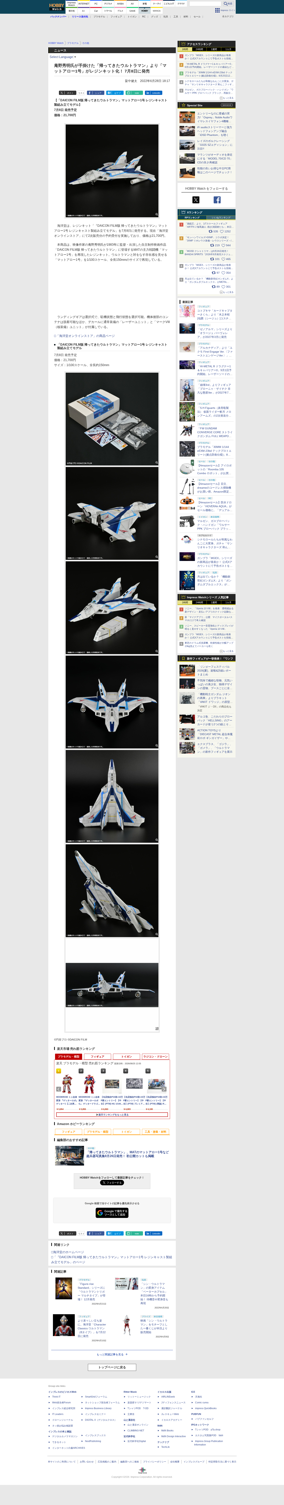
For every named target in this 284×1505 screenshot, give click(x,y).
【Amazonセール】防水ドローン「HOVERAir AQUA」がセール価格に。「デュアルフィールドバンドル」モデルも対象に (214, 510)
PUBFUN (196, 1414)
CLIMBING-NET (136, 1430)
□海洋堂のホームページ (67, 1252)
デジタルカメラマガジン (65, 1436)
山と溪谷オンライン (138, 1424)
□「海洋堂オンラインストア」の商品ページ (84, 335)
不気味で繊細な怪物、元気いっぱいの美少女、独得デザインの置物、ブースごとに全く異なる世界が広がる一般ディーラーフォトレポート (214, 688)
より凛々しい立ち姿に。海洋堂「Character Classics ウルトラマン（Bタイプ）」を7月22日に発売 (92, 1328)
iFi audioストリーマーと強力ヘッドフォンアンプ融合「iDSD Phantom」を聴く (214, 131)
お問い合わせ (87, 1461)
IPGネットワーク (200, 1424)
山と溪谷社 (129, 1420)
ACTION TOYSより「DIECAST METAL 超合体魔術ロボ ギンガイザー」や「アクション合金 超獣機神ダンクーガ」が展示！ (215, 738)
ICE (193, 1392)
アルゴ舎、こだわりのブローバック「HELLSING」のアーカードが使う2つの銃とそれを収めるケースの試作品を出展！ (214, 724)
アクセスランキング (199, 44)
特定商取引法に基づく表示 (222, 1461)
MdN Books (167, 1430)
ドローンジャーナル (62, 1420)
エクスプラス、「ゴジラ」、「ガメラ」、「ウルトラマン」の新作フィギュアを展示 (214, 747)
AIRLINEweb (168, 1396)
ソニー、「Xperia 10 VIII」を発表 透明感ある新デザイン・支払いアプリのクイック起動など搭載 (209, 611)
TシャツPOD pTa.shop (207, 1429)
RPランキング (192, 217)
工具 (175, 16)
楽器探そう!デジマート (139, 1402)
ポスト (70, 93)
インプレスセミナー (95, 1414)
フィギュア (116, 16)
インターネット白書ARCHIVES (68, 1448)
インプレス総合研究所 (63, 1408)
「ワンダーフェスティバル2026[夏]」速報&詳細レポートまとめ (214, 670)
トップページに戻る (112, 1367)
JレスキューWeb (170, 1414)
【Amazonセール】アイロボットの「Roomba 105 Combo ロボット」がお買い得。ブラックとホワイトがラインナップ (214, 473)
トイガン (132, 16)
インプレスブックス (95, 1435)
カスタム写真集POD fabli (209, 1435)
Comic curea (201, 1402)
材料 (186, 16)
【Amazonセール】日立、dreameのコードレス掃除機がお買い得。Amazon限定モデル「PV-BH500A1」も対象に (214, 491)
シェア (98, 93)
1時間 (185, 49)
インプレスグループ (194, 1461)
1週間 (214, 49)
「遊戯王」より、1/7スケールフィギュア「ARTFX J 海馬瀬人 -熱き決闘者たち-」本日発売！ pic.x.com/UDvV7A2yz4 (209, 227)
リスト (81, 93)
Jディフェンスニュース (173, 1402)
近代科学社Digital (137, 1441)
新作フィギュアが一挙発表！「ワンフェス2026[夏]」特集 (210, 659)
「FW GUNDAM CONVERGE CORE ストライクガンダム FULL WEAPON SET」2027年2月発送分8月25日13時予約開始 (215, 436)
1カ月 (228, 49)
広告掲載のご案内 (107, 1461)
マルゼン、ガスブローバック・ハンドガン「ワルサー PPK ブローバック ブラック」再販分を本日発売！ (209, 93)
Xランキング (194, 212)
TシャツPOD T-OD (138, 1408)
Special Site (194, 105)
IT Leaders (57, 1414)
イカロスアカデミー (171, 1420)
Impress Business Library (98, 1408)
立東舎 (131, 1414)
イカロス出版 (164, 1392)
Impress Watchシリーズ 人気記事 (208, 597)
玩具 (165, 16)
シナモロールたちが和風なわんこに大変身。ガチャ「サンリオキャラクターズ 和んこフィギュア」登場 (209, 84)
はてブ (117, 93)
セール (197, 16)
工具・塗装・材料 (155, 1131)
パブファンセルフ (204, 1419)
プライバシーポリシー (154, 1461)
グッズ (154, 16)
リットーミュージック (139, 1396)
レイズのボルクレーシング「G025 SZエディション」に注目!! (215, 144)
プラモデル (99, 16)
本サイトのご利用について (62, 1461)
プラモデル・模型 (68, 1056)
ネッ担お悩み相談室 (62, 1425)
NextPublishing (93, 1441)
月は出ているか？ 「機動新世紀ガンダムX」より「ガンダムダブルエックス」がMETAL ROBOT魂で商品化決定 (215, 584)
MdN (159, 1425)
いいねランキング (221, 217)
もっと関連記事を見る (110, 1354)
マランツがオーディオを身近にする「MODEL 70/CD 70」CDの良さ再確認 (215, 158)
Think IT (56, 1396)
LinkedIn (156, 93)
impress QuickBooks (206, 1408)
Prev (59, 1089)
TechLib (165, 1447)
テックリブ (163, 1442)
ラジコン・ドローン (155, 1056)
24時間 (199, 49)
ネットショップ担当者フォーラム (102, 1402)
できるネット (59, 1442)
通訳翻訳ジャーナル (171, 1408)
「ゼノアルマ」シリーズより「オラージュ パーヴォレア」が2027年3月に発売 (214, 333)
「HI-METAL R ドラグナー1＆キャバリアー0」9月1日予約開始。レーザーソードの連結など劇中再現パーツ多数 (209, 67)
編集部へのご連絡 (129, 1461)
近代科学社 (129, 1436)
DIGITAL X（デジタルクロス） (101, 1420)
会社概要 (174, 1461)
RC (144, 16)
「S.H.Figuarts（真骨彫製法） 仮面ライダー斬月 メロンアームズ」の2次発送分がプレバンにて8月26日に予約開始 (214, 415)
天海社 (198, 1396)
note (137, 93)
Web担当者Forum (61, 1402)
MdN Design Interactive (173, 1436)
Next (165, 1089)
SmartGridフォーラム (96, 1396)
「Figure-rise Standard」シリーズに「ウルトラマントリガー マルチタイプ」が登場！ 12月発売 (91, 1291)
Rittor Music (130, 1392)
